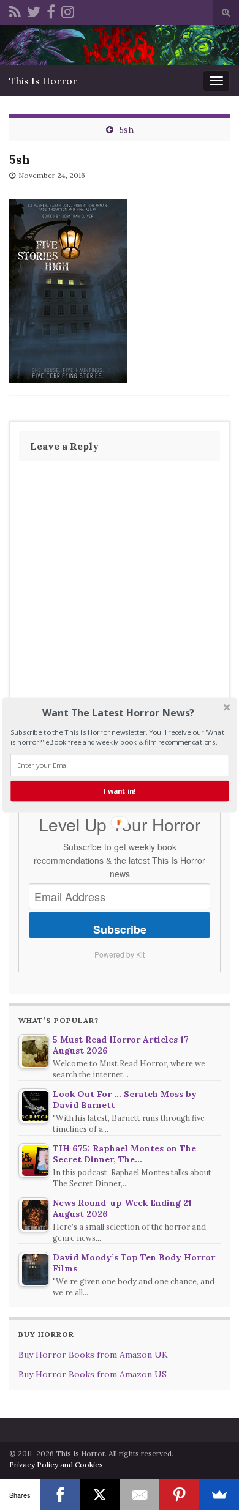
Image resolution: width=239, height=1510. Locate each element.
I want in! (119, 790)
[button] (118, 712)
